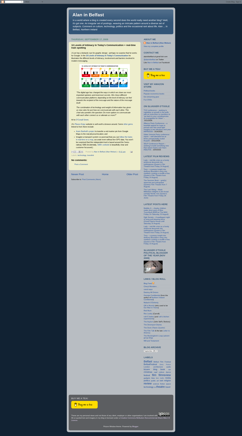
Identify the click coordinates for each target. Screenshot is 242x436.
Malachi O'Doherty (151, 303)
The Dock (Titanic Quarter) (154, 328)
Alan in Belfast (88, 14)
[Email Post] (131, 152)
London (147, 367)
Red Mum (148, 311)
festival (147, 375)
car (169, 369)
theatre (160, 386)
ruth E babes (149, 317)
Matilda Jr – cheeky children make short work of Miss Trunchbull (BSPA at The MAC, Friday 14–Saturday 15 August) (156, 211)
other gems (128, 124)
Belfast (148, 361)
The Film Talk (149, 331)
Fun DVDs (148, 100)
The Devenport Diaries (153, 325)
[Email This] (72, 152)
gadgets (147, 378)
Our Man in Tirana (151, 308)
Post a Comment (81, 164)
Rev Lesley (148, 314)
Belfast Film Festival (162, 362)
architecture (158, 367)
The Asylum (148, 322)
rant (161, 380)
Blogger (135, 426)
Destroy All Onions (151, 292)
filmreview (165, 375)
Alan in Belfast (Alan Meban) (158, 43)
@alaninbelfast (150, 60)
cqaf (155, 372)
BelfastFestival (150, 364)
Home (105, 174)
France (168, 364)
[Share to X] (77, 152)
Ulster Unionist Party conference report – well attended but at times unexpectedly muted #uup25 (156, 138)
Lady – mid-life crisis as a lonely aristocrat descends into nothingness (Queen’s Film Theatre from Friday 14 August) (156, 163)
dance (168, 372)
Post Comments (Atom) (91, 179)
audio (168, 367)
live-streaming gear (151, 97)
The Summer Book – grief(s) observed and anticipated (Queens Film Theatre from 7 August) (155, 184)
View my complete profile (154, 46)
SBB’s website (103, 145)
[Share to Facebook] (79, 152)
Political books (149, 91)
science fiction (159, 384)
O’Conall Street (82, 120)
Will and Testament (151, 341)
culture (161, 372)
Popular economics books (154, 94)
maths (162, 378)
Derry (161, 364)
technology (82, 155)
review (148, 383)
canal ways (148, 289)
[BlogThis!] (75, 152)
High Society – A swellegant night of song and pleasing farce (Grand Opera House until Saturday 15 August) (157, 220)
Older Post (132, 174)
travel (167, 387)
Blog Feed (148, 283)
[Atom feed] (153, 283)
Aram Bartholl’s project (85, 131)
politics (147, 380)
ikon (157, 378)
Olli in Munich (149, 306)
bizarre (147, 369)
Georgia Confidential (152, 295)
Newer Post (77, 174)
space (168, 384)
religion (167, 380)
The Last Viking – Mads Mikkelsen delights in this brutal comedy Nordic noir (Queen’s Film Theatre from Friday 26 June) (156, 194)
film (154, 375)
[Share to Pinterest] (82, 152)
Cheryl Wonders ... (151, 286)
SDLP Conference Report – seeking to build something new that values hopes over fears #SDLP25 (156, 147)
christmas (148, 372)
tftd (155, 387)
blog (155, 369)
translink (90, 155)
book (162, 369)
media (168, 378)
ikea (153, 378)
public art (155, 381)
